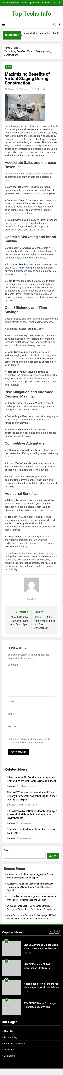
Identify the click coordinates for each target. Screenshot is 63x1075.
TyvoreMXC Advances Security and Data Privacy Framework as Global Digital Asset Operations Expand (32, 796)
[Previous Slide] (55, 2)
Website (12, 726)
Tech (26, 972)
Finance (27, 953)
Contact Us (9, 1056)
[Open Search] (54, 24)
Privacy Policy (10, 1037)
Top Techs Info (31, 13)
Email (11, 713)
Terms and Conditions (14, 1043)
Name (12, 701)
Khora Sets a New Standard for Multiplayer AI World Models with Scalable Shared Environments (32, 815)
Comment (13, 664)
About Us (8, 1031)
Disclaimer (9, 1049)
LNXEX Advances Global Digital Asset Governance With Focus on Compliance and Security (27, 3)
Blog (8, 67)
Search (8, 850)
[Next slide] (59, 2)
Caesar (11, 89)
